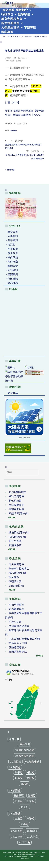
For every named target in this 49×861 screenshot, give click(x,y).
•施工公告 (11, 253)
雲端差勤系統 (16, 509)
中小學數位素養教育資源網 (24, 639)
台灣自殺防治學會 (19, 626)
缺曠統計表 (15, 581)
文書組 (24, 824)
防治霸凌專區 (16, 609)
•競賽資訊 (11, 274)
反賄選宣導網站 (18, 651)
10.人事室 (32, 836)
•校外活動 (11, 261)
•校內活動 (11, 257)
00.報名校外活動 (24, 755)
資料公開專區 (16, 496)
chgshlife (23, 58)
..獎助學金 (13, 131)
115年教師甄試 (17, 492)
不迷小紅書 (15, 622)
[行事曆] (24, 324)
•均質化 (10, 244)
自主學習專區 (16, 564)
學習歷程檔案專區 (19, 568)
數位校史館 (15, 500)
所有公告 (14, 739)
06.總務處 (14, 813)
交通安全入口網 (18, 643)
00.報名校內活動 (24, 750)
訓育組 (30, 801)
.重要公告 (24, 744)
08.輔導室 (32, 831)
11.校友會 (24, 842)
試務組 (24, 784)
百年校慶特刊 (16, 505)
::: (4, 2)
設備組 (18, 778)
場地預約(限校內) (19, 532)
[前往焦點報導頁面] (20, 209)
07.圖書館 (16, 831)
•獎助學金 (11, 266)
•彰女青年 (11, 393)
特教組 (30, 772)
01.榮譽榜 (15, 761)
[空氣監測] (24, 693)
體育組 (24, 807)
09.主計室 (16, 836)
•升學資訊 (11, 240)
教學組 (18, 772)
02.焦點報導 (32, 761)
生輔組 (18, 61)
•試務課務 (11, 283)
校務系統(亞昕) (17, 536)
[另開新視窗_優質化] (14, 367)
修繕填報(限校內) (19, 513)
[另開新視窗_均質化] (34, 367)
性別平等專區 (16, 604)
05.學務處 (10, 61)
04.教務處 (14, 767)
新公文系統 (15, 541)
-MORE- (11, 517)
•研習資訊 (11, 270)
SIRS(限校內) (16, 585)
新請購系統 (15, 545)
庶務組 (30, 818)
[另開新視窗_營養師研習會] (34, 372)
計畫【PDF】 (12, 102)
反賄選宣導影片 (18, 647)
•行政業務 (11, 278)
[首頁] (4, 37)
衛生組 (18, 801)
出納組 (18, 818)
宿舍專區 (14, 577)
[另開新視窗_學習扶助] (14, 376)
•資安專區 (11, 231)
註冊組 (30, 778)
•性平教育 (11, 249)
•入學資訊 (11, 236)
